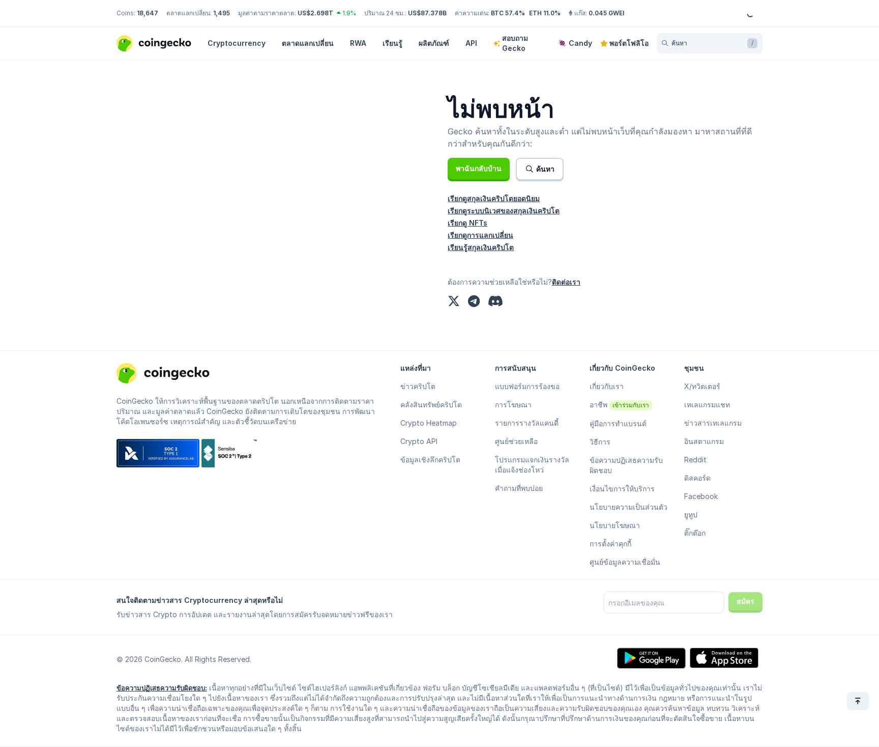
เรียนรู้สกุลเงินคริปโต (481, 247)
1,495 (221, 13)
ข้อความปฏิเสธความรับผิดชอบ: (161, 688)
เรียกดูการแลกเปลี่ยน (480, 235)
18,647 (147, 13)
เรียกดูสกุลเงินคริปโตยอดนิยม (494, 198)
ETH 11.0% (545, 13)
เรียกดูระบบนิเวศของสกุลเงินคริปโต (504, 210)
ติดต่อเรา (566, 282)
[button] (479, 168)
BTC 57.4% (508, 13)
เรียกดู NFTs (467, 222)
